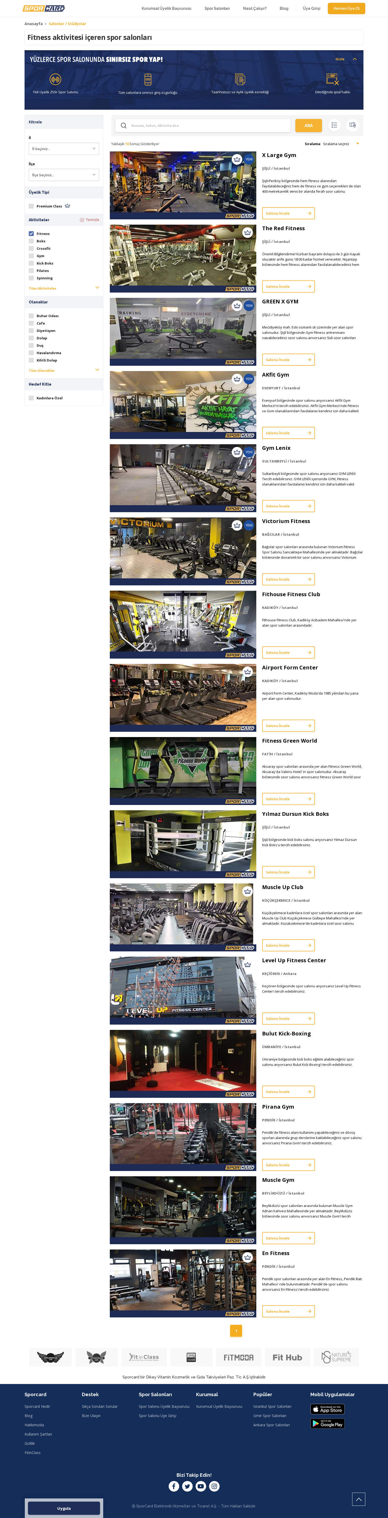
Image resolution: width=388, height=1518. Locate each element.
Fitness (43, 233)
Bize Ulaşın (91, 1415)
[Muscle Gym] (183, 1210)
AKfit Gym (275, 374)
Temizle (93, 220)
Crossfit (44, 248)
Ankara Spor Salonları (271, 1424)
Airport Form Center (290, 667)
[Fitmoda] (238, 1357)
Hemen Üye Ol (346, 8)
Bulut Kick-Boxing (286, 1033)
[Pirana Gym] (183, 1137)
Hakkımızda (34, 1424)
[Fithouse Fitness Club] (183, 625)
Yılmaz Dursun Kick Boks (295, 813)
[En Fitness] (183, 1283)
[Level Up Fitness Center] (183, 991)
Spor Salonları (217, 8)
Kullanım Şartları (38, 1434)
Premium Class (50, 206)
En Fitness (276, 1253)
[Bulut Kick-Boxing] (183, 1064)
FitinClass (33, 1452)
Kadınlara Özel (50, 398)
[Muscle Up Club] (183, 917)
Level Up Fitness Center (294, 960)
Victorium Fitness (286, 521)
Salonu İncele (278, 213)
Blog (284, 8)
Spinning (45, 278)
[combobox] (64, 149)
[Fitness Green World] (183, 771)
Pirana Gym (278, 1106)
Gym (40, 255)
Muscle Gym (278, 1179)
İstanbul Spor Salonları (272, 1406)
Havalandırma (49, 352)
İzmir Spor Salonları (269, 1415)
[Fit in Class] (144, 1357)
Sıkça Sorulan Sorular (100, 1406)
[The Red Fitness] (183, 259)
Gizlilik (30, 1443)
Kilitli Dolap (47, 360)
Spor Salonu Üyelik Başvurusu (164, 1406)
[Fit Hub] (287, 1357)
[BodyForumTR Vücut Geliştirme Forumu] (191, 1357)
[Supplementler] (50, 1357)
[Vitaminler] (96, 1357)
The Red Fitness (283, 228)
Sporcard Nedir (37, 1406)
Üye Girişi (311, 8)
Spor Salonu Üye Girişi (157, 1415)
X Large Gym (279, 155)
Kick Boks (45, 263)
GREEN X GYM (280, 301)
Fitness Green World (289, 740)
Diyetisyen (46, 330)
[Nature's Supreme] (336, 1357)
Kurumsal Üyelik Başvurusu (166, 8)
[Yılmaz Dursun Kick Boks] (183, 844)
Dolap (42, 338)
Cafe (41, 323)
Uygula (64, 1508)
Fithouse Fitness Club (291, 594)
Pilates (43, 270)
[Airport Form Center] (183, 698)
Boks (41, 241)
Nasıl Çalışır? (255, 8)
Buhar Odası (48, 315)
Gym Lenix (276, 447)
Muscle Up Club (282, 887)
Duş (40, 345)
